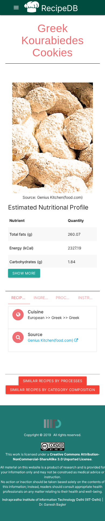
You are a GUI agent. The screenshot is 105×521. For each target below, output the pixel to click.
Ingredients (43, 297)
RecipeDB (58, 8)
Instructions (87, 297)
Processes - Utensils (65, 297)
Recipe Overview (20, 297)
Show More (24, 273)
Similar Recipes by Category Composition (52, 390)
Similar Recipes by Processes (52, 381)
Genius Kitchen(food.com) (51, 340)
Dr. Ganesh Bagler (52, 504)
